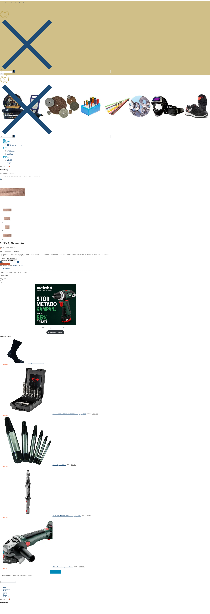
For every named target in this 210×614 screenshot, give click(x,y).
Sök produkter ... (4, 279)
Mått (3, 258)
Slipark (25, 176)
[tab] (57, 268)
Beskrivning (6, 268)
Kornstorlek (3, 260)
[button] (1, 179)
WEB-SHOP (6, 176)
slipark (23, 265)
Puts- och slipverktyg (16, 176)
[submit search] (13, 71)
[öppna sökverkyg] (26, 69)
